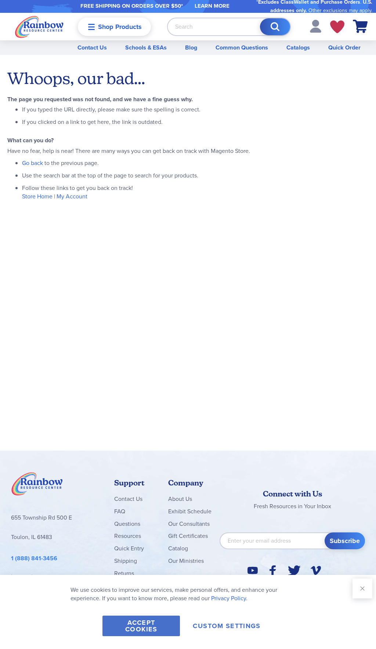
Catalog (178, 548)
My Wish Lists (337, 26)
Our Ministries (186, 561)
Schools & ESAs (146, 47)
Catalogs (298, 47)
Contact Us (92, 47)
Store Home (37, 196)
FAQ (119, 511)
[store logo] (39, 26)
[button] (315, 26)
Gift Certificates (188, 536)
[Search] (275, 26)
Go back (32, 163)
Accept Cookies (141, 626)
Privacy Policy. (229, 598)
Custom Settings (226, 626)
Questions (127, 524)
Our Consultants (189, 524)
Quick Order (344, 47)
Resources (127, 536)
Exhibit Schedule (190, 511)
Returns (124, 573)
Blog (191, 47)
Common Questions (242, 47)
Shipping (125, 561)
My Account (72, 196)
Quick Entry (129, 548)
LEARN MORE (212, 6)
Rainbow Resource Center (37, 486)
